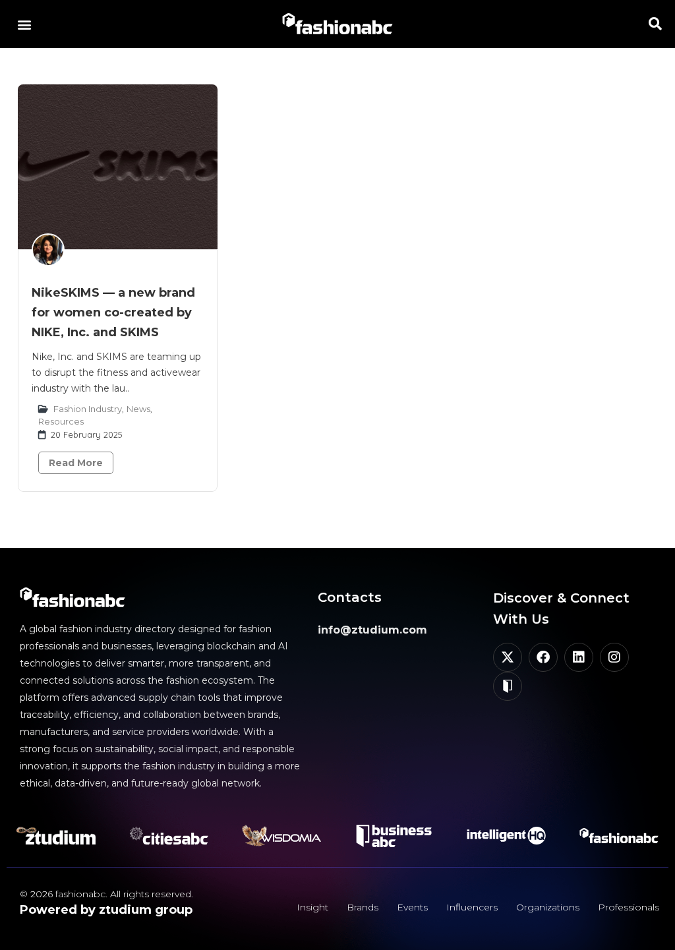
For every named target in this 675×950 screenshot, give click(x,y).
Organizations (547, 907)
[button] (24, 24)
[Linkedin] (578, 657)
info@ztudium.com (372, 630)
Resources (61, 421)
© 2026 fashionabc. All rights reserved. (106, 894)
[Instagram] (614, 657)
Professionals (628, 907)
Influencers (472, 907)
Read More (76, 463)
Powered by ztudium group (106, 910)
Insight (312, 907)
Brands (362, 907)
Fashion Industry (87, 408)
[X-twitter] (507, 657)
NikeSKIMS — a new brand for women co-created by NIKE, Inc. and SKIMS (113, 312)
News (138, 408)
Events (412, 907)
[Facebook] (543, 657)
